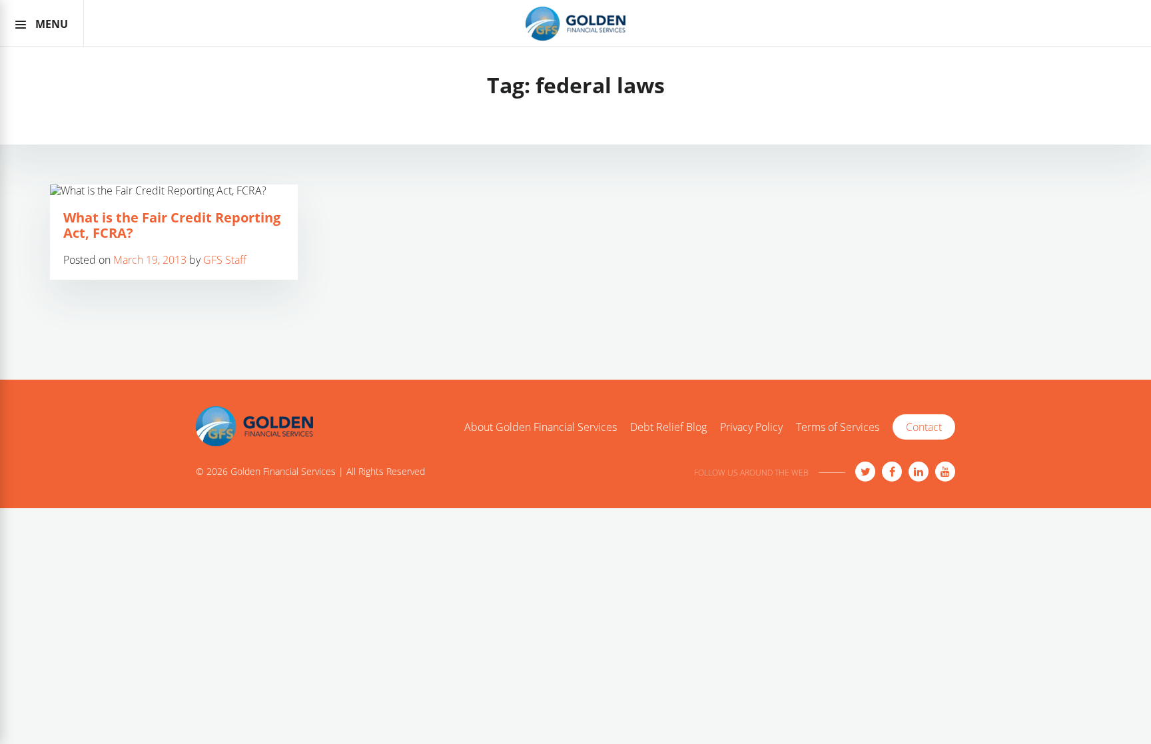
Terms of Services (837, 427)
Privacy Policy (751, 427)
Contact (924, 427)
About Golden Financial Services (540, 427)
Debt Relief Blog (668, 427)
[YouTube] (945, 472)
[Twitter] (865, 472)
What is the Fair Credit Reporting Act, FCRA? (171, 225)
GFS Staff (224, 259)
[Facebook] (892, 472)
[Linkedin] (919, 472)
